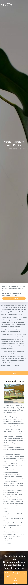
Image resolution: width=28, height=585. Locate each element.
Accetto (15, 583)
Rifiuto (15, 581)
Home (4, 149)
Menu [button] (14, 373)
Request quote (14, 298)
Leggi (15, 578)
